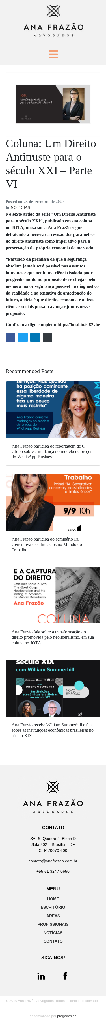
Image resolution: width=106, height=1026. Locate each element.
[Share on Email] (47, 337)
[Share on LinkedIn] (35, 337)
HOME (53, 899)
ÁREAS (53, 916)
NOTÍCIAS (53, 932)
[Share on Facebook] (10, 337)
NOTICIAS (20, 207)
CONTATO (53, 941)
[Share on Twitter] (23, 337)
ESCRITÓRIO (53, 907)
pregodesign (67, 1016)
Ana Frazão (59, 227)
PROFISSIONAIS (53, 924)
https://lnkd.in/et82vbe (78, 324)
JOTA (17, 227)
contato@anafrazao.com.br (53, 861)
